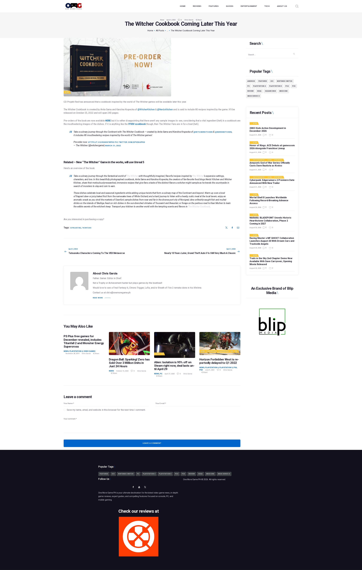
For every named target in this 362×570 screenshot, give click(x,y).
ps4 (287, 86)
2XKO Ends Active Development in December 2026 (268, 129)
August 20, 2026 (255, 207)
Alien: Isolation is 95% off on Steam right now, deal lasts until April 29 (174, 366)
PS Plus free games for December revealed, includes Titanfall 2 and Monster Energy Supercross (84, 341)
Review (250, 91)
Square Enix (270, 91)
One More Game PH (192, 479)
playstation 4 (259, 86)
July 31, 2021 (210, 370)
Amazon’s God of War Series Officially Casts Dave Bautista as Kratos (270, 164)
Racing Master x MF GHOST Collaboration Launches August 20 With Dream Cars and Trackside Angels (272, 241)
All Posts (160, 30)
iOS (272, 81)
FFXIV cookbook (137, 124)
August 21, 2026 (255, 135)
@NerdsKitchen (165, 109)
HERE (108, 120)
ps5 (294, 86)
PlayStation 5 (223, 351)
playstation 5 (275, 86)
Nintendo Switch (284, 81)
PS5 (236, 351)
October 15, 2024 (122, 371)
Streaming (278, 160)
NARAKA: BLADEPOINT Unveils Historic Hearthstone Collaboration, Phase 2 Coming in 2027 (270, 220)
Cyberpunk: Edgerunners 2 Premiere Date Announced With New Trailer (272, 181)
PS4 (231, 351)
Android (251, 81)
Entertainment (259, 160)
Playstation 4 (76, 351)
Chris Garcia (189, 20)
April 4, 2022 (171, 20)
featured (262, 81)
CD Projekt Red (75, 228)
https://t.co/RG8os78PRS (101, 142)
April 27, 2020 (169, 374)
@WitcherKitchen (146, 109)
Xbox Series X (253, 96)
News (162, 20)
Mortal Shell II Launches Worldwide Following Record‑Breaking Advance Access (269, 200)
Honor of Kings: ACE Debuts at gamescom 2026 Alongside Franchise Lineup (272, 147)
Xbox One (283, 91)
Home (150, 30)
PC (162, 354)
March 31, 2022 (113, 146)
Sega (259, 91)
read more (98, 298)
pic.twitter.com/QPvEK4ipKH (130, 142)
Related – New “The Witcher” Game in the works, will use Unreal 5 (104, 162)
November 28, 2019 (72, 353)
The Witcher (86, 228)
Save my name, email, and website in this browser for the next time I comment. (106, 410)
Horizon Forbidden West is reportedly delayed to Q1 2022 (219, 361)
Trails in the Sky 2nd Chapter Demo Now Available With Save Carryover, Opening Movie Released (271, 261)
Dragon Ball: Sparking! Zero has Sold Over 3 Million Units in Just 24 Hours (129, 363)
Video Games (89, 351)
